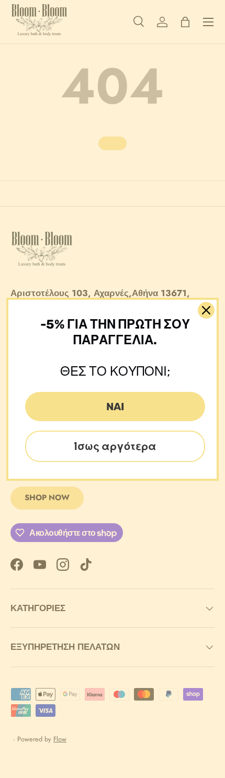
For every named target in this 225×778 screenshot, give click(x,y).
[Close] (206, 310)
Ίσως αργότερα (115, 446)
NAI (115, 406)
